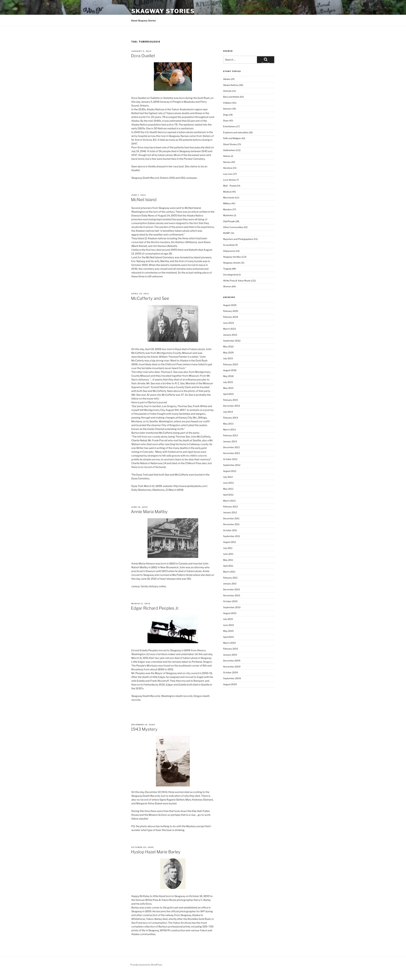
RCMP (226, 233)
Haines (226, 156)
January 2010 (230, 654)
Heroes (226, 162)
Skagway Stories (163, 11)
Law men (227, 174)
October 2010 (230, 601)
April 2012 (228, 494)
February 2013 (230, 435)
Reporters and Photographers (238, 239)
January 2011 (230, 583)
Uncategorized (230, 274)
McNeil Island (144, 199)
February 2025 (230, 311)
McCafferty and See (150, 298)
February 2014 (230, 417)
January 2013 (230, 441)
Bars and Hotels (231, 96)
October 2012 (230, 459)
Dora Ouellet (143, 55)
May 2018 (228, 376)
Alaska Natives (231, 85)
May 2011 (228, 560)
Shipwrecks (229, 251)
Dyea (225, 120)
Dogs (225, 114)
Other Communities (233, 227)
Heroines (227, 168)
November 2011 (231, 524)
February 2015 (230, 400)
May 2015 (228, 388)
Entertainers (229, 126)
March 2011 (229, 571)
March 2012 (229, 500)
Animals (227, 91)
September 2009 (232, 678)
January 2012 (230, 512)
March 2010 (229, 642)
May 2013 (228, 423)
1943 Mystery (144, 729)
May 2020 (228, 352)
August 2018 (229, 370)
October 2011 (230, 530)
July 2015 (228, 382)
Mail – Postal (229, 185)
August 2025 (229, 305)
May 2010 (228, 631)
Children (227, 102)
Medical (227, 191)
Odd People (229, 221)
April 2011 (228, 565)
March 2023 (229, 328)
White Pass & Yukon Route (236, 280)
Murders (227, 209)
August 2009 (230, 684)
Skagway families (232, 256)
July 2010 (228, 619)
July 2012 (228, 477)
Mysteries (228, 215)
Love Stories (229, 179)
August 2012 (229, 471)
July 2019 (228, 358)
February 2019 (230, 364)
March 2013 (229, 429)
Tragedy (227, 268)
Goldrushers (229, 150)
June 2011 (228, 554)
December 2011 (231, 518)
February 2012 (230, 506)
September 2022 (231, 340)
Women (227, 286)
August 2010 (229, 613)
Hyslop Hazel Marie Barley (155, 851)
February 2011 (230, 577)
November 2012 (231, 453)
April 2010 (228, 637)
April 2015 (228, 394)
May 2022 (228, 346)
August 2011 (229, 542)
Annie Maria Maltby (149, 511)
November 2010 (231, 595)
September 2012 (231, 465)
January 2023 (230, 334)
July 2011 (227, 548)
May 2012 (228, 488)
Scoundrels (229, 245)
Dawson (227, 108)
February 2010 (230, 648)
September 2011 (231, 536)
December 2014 (231, 405)
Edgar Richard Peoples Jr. (155, 608)
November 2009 (231, 666)
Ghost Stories (230, 144)
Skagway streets (231, 262)
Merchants (228, 197)
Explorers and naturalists (235, 132)
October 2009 (230, 672)
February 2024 (230, 316)
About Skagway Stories (143, 20)
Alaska (226, 79)
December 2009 (231, 660)
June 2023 (228, 323)
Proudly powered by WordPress (146, 964)
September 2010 (232, 607)
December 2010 (231, 589)
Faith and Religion (232, 138)
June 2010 (228, 625)
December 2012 (231, 447)
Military (227, 203)
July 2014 (228, 411)
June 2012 (228, 482)
